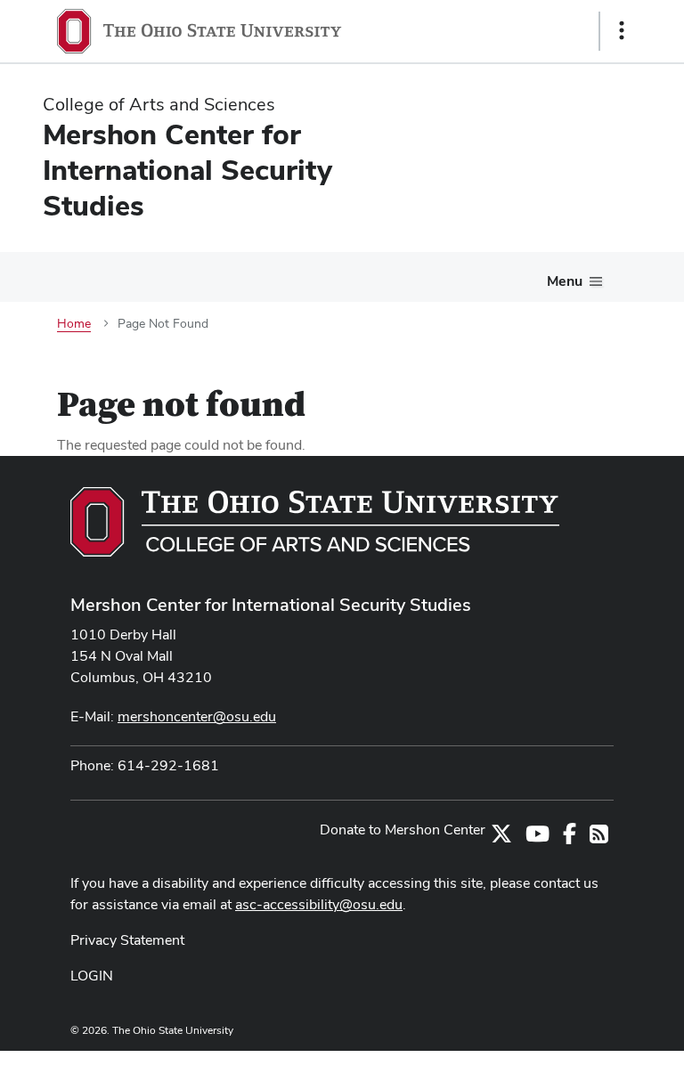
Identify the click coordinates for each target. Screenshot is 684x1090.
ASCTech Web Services (558, 1066)
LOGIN (91, 975)
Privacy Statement (127, 940)
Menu (564, 281)
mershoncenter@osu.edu (197, 716)
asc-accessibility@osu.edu (319, 904)
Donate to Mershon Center (402, 829)
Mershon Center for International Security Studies (270, 604)
